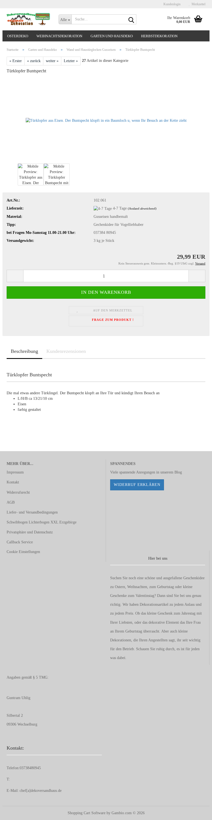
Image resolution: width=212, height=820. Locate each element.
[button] (15, 276)
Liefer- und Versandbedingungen (32, 512)
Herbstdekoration (159, 36)
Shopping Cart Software (86, 813)
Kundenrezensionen (66, 351)
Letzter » (71, 61)
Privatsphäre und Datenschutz (30, 532)
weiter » (52, 61)
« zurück (34, 61)
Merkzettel (197, 4)
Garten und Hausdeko (112, 36)
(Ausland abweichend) (142, 208)
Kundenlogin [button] (171, 4)
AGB (11, 502)
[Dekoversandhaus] (28, 19)
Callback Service (20, 542)
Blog (178, 472)
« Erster (15, 61)
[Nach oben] (197, 811)
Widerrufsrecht (18, 492)
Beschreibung (24, 351)
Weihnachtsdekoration (59, 36)
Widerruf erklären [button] (137, 485)
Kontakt (13, 482)
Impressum (15, 472)
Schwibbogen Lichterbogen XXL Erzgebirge (41, 522)
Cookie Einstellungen (23, 552)
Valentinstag (145, 596)
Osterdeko (17, 36)
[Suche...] (131, 20)
